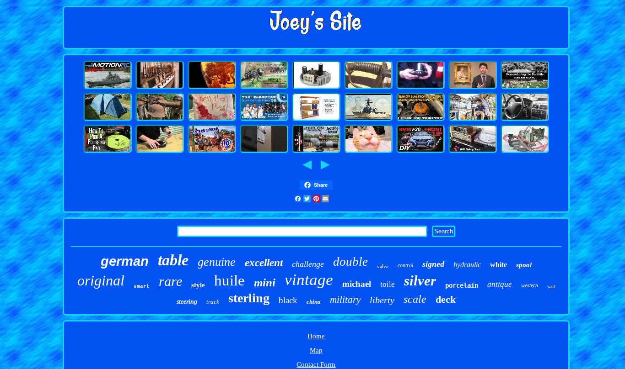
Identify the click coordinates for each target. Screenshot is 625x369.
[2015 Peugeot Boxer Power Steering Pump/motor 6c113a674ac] (525, 119)
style (198, 285)
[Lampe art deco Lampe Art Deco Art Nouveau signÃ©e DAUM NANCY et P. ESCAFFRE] (212, 87)
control (405, 265)
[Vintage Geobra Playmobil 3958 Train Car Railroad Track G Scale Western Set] (212, 151)
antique (499, 284)
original (100, 280)
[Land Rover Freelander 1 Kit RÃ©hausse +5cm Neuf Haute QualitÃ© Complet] (420, 87)
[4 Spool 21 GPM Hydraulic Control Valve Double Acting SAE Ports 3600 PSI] (160, 151)
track (212, 301)
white (498, 265)
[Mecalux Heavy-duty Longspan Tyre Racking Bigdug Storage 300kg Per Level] (316, 119)
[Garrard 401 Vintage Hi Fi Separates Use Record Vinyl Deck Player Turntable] (472, 151)
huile (229, 280)
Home (316, 336)
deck (446, 299)
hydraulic (467, 265)
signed (433, 264)
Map (316, 350)
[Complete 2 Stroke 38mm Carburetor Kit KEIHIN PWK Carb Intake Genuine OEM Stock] (525, 151)
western (529, 285)
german (125, 261)
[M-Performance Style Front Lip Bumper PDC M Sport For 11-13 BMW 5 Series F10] (420, 151)
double (350, 262)
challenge (308, 264)
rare (170, 281)
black (288, 300)
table (173, 260)
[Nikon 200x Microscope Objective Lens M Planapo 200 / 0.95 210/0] (264, 87)
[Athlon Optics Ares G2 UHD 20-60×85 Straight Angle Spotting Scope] (316, 151)
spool (524, 265)
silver (420, 281)
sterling (248, 298)
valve (382, 266)
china (314, 301)
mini (264, 282)
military (345, 299)
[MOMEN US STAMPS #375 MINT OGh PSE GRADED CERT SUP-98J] (368, 151)
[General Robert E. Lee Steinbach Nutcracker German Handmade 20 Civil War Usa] (368, 87)
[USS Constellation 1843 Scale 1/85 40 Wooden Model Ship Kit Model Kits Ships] (160, 87)
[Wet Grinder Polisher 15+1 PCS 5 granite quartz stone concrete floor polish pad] (107, 151)
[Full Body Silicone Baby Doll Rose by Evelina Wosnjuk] (212, 119)
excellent (264, 263)
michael (356, 284)
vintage (309, 280)
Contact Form (315, 364)
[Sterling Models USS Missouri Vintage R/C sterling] (107, 87)
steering (187, 301)
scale (415, 299)
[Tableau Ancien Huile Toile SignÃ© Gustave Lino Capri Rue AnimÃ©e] (472, 87)
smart (142, 286)
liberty (382, 300)
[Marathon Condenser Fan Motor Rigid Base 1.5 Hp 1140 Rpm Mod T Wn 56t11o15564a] (316, 87)
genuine (217, 262)
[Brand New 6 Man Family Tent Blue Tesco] (107, 119)
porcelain (461, 285)
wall (551, 286)
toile (387, 284)
